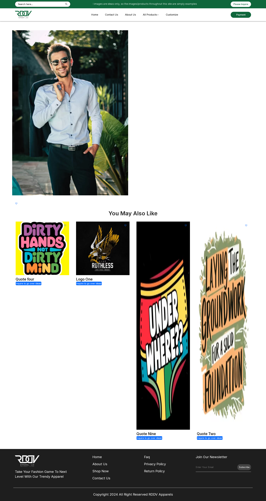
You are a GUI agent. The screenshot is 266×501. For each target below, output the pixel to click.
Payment (240, 14)
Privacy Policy (155, 464)
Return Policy (154, 471)
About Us (130, 14)
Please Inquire (240, 4)
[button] (16, 203)
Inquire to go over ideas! (28, 283)
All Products (150, 14)
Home (94, 14)
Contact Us (111, 14)
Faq (147, 457)
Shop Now (100, 471)
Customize (172, 14)
